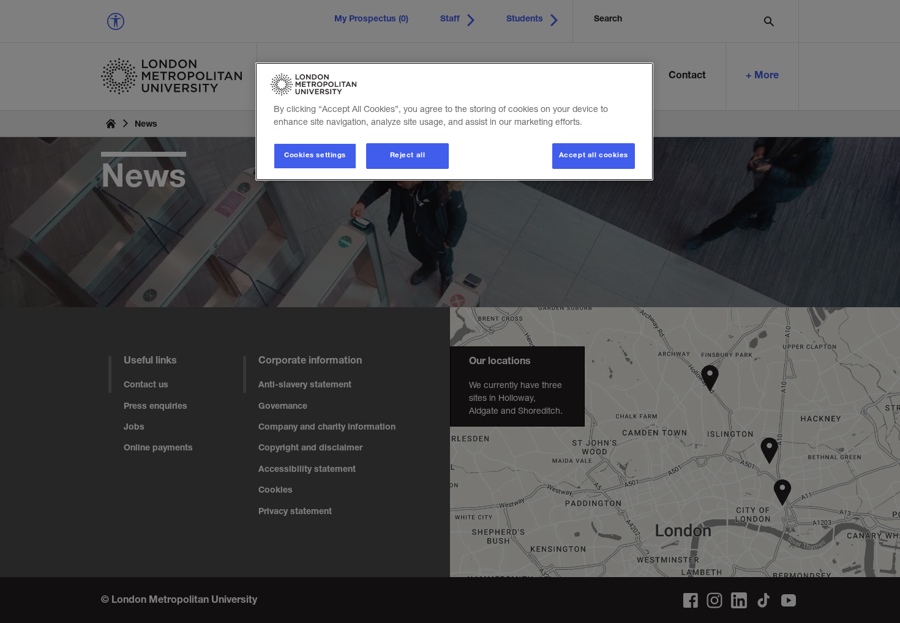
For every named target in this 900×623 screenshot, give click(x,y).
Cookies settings (315, 155)
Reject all (408, 155)
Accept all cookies (593, 155)
